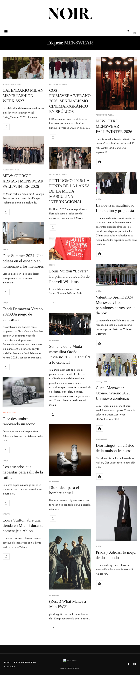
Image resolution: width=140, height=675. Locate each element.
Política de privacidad (25, 662)
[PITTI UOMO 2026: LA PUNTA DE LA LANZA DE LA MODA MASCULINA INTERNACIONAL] (70, 158)
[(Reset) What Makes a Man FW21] (70, 559)
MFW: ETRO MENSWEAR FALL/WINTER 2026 (114, 126)
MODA (17, 84)
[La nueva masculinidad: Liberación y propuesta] (116, 183)
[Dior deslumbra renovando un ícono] (23, 392)
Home (7, 662)
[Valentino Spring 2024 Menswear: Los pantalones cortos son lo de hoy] (116, 275)
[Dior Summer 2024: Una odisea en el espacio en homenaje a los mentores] (23, 233)
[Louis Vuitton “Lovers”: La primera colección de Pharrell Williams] (70, 248)
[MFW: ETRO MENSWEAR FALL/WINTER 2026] (116, 83)
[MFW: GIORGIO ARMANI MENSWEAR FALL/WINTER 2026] (23, 150)
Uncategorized (10, 413)
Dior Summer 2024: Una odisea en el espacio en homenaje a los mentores (23, 260)
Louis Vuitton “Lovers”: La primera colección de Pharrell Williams (69, 276)
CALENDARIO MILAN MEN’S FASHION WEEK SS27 (23, 95)
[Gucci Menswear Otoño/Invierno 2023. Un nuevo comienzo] (116, 364)
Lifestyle (6, 514)
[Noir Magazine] (70, 13)
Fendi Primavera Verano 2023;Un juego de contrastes (23, 314)
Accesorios (8, 84)
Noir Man (54, 340)
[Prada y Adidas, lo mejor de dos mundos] (116, 513)
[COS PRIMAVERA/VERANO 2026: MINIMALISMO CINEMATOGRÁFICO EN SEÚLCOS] (70, 68)
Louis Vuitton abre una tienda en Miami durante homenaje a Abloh (23, 525)
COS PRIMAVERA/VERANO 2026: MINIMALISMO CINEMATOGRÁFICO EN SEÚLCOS (70, 101)
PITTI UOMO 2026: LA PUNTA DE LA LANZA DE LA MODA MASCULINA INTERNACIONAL (69, 191)
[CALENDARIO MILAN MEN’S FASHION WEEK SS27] (23, 68)
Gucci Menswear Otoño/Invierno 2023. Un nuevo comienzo (113, 393)
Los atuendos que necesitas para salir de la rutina (23, 472)
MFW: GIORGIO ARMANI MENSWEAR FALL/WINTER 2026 (23, 181)
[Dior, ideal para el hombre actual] (70, 450)
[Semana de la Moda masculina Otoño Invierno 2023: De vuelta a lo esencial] (70, 324)
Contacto (9, 666)
